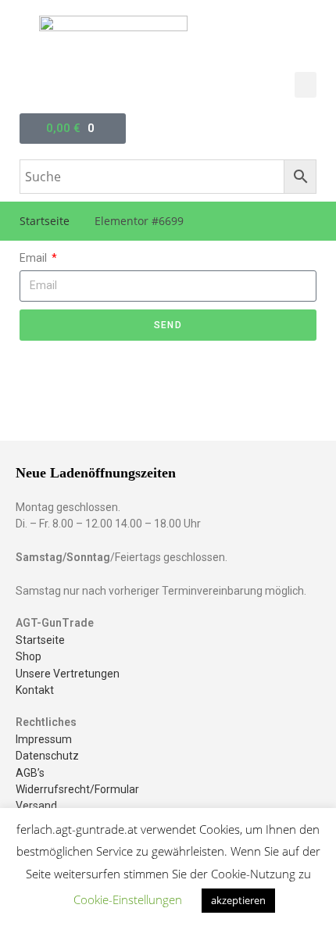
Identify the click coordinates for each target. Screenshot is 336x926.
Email (34, 258)
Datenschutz (47, 755)
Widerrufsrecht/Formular (77, 789)
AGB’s (30, 773)
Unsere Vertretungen (68, 673)
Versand (36, 805)
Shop (28, 656)
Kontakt (35, 690)
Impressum (44, 739)
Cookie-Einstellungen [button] (127, 899)
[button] (305, 85)
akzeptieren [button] (238, 900)
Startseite (45, 220)
